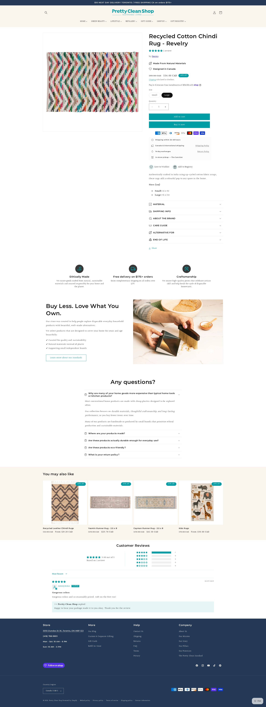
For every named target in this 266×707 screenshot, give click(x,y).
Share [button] (154, 248)
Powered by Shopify (70, 700)
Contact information (142, 700)
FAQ (135, 646)
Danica (155, 56)
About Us (183, 631)
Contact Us (138, 631)
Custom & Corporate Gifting (100, 636)
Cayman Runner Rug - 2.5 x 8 (148, 528)
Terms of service (112, 700)
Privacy (137, 655)
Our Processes (185, 651)
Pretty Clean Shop (55, 700)
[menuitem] (83, 21)
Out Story (183, 641)
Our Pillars (184, 646)
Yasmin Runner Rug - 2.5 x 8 (102, 528)
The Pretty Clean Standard (191, 655)
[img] (59, 582)
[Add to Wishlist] (159, 167)
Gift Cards (92, 641)
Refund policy (85, 700)
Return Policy (203, 151)
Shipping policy (127, 700)
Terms (136, 651)
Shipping (152, 79)
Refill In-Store (94, 646)
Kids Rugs (184, 528)
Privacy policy (98, 700)
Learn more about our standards (66, 357)
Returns (137, 641)
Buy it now (179, 124)
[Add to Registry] (183, 167)
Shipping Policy (202, 146)
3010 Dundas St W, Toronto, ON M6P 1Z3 (63, 631)
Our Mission (184, 636)
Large (167, 95)
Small (156, 96)
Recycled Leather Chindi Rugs (58, 528)
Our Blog (92, 631)
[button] (46, 13)
